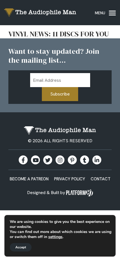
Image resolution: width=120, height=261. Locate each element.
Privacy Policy (69, 179)
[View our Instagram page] (60, 159)
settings (55, 236)
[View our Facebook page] (23, 159)
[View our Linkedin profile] (96, 159)
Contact (101, 179)
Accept (20, 247)
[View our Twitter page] (47, 159)
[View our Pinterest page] (72, 159)
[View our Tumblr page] (84, 159)
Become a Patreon (29, 179)
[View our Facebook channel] (35, 159)
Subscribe (60, 94)
